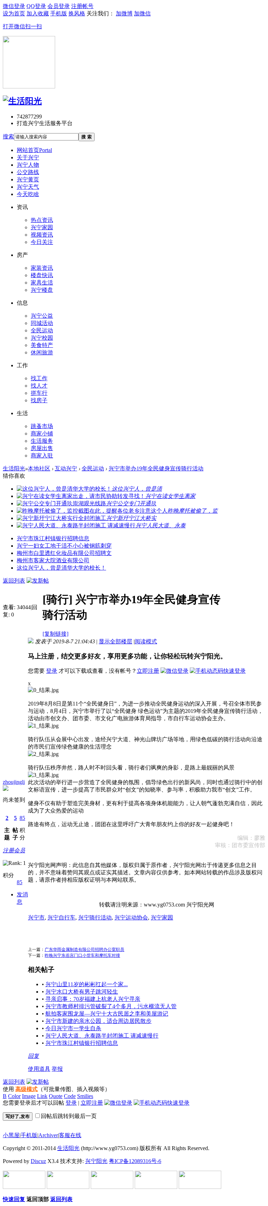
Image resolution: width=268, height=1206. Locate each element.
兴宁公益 (42, 316)
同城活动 (42, 323)
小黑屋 (11, 1135)
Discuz (38, 1161)
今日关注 (42, 242)
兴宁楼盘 (42, 290)
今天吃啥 (28, 194)
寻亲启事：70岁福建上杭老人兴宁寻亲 (92, 999)
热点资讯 (42, 220)
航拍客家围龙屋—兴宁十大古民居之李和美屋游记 (106, 1014)
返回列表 (14, 581)
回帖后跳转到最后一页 (69, 1116)
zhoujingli (14, 782)
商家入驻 (42, 455)
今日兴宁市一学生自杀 (73, 1028)
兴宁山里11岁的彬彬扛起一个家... (86, 984)
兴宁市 (36, 917)
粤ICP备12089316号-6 (135, 1161)
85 (22, 818)
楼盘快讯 (42, 275)
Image (29, 1096)
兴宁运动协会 (131, 917)
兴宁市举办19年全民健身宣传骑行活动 (156, 468)
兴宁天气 (28, 187)
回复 (33, 1056)
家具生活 (42, 283)
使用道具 (39, 1069)
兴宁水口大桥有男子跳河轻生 (81, 992)
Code (70, 1096)
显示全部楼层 (115, 641)
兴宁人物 (28, 165)
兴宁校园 (42, 338)
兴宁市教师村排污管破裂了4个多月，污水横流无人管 (111, 1006)
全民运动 (42, 330)
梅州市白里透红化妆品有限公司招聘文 (64, 553)
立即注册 (148, 671)
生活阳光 (14, 468)
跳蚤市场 (42, 426)
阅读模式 (146, 641)
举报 (57, 1069)
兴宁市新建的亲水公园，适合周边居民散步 (98, 1021)
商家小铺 (42, 433)
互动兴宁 (66, 468)
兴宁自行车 (61, 917)
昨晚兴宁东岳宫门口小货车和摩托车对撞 (82, 955)
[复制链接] (55, 634)
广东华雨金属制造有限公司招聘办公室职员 (84, 949)
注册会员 (14, 850)
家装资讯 (42, 268)
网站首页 (34, 150)
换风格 (76, 13)
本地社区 (39, 468)
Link (42, 1096)
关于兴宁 (28, 157)
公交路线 (28, 172)
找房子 (39, 400)
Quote (55, 1096)
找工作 (39, 378)
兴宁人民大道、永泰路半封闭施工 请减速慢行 (101, 1036)
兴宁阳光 (96, 1161)
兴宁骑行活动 (95, 917)
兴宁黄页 (28, 179)
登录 (51, 671)
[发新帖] (38, 581)
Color (14, 1096)
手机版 (29, 1135)
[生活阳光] (22, 101)
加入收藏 (38, 13)
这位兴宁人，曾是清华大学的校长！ (61, 568)
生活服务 (42, 441)
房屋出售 (42, 448)
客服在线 (70, 1135)
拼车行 (39, 393)
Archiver (48, 1135)
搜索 (8, 136)
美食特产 (42, 345)
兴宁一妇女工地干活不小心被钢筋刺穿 (64, 546)
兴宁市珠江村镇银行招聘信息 (53, 538)
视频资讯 (42, 235)
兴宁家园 (42, 227)
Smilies (85, 1096)
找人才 (39, 386)
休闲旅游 (42, 352)
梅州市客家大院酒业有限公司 (53, 560)
